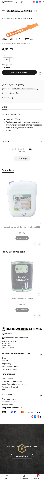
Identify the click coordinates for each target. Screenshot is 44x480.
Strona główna (7, 18)
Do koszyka (22, 238)
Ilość (3, 56)
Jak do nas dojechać (10, 387)
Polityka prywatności (10, 366)
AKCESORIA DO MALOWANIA (24, 18)
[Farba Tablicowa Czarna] (22, 276)
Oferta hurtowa (8, 378)
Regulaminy (6, 363)
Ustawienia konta (8, 402)
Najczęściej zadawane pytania (13, 384)
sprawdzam (22, 456)
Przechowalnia (7, 405)
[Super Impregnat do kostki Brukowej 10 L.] (22, 201)
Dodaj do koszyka (19, 72)
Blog (3, 390)
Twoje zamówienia (9, 399)
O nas (4, 358)
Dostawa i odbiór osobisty (12, 381)
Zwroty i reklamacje (9, 369)
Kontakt (5, 361)
